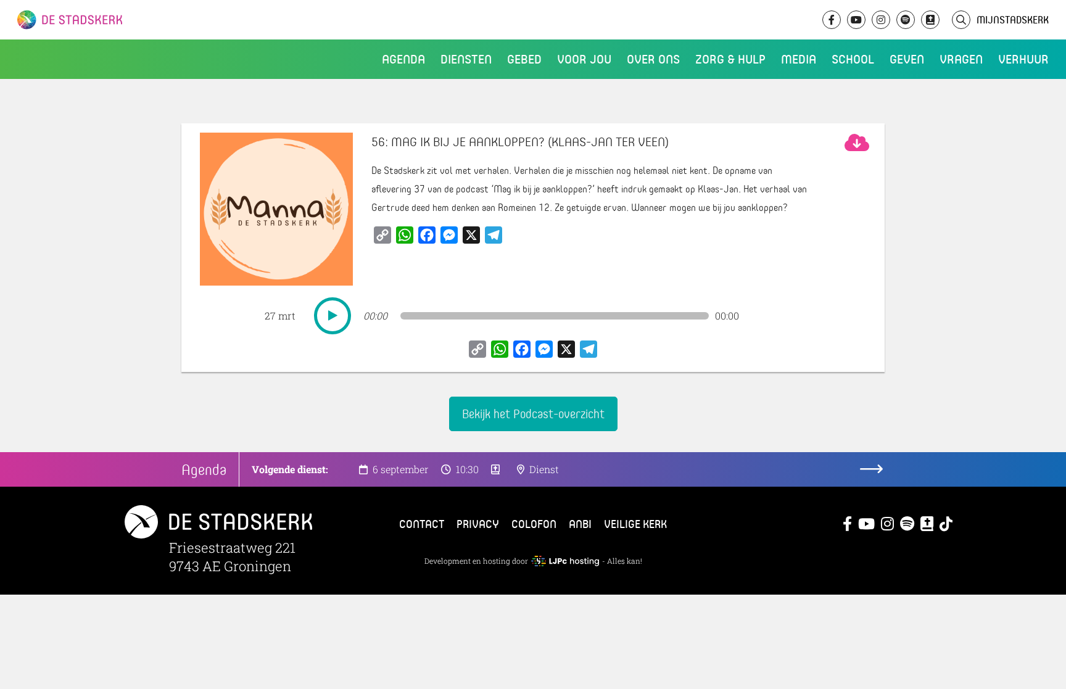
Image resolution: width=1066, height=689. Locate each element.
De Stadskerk (120, 19)
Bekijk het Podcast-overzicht (533, 414)
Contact (421, 524)
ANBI (580, 524)
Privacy (478, 524)
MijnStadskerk (1013, 19)
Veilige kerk (635, 524)
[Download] (857, 142)
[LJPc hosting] (565, 560)
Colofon (533, 524)
